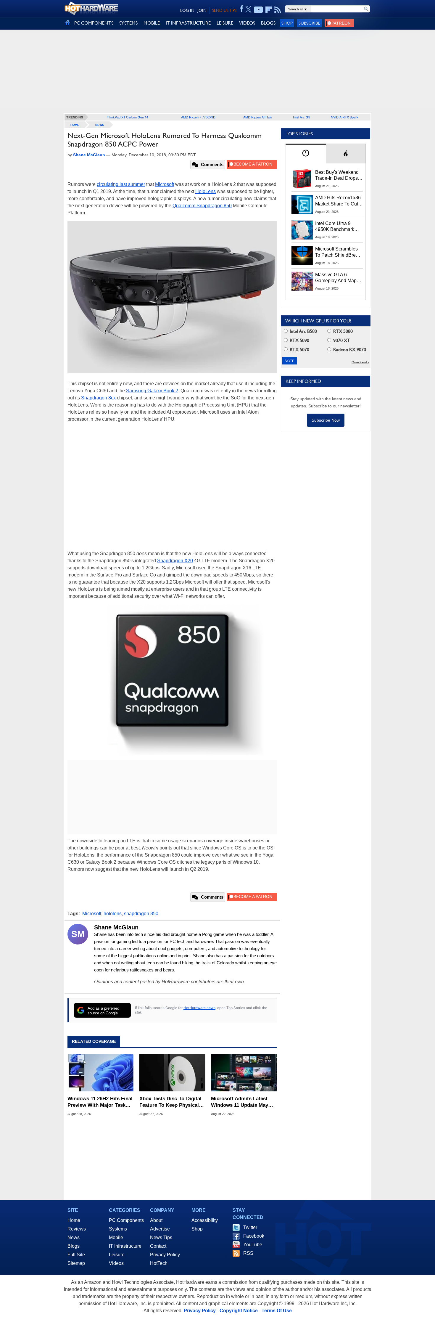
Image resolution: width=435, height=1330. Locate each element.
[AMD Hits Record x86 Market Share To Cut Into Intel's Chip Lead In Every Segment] (302, 204)
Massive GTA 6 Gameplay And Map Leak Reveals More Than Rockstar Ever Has (336, 278)
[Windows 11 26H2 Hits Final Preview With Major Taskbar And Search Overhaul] (100, 1072)
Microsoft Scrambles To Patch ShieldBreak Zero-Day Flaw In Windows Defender (338, 252)
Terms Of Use (277, 1310)
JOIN (202, 10)
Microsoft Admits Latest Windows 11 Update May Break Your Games (239, 1102)
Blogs (73, 1246)
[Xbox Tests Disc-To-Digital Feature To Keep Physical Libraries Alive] (172, 1072)
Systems (118, 1228)
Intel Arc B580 (303, 331)
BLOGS (268, 23)
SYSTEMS (128, 23)
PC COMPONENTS (93, 23)
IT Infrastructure (125, 1246)
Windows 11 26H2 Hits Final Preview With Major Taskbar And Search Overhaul (100, 1102)
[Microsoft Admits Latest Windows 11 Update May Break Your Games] (244, 1072)
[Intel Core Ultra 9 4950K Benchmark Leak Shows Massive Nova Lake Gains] (302, 230)
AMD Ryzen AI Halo (257, 117)
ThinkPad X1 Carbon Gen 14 (127, 117)
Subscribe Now (326, 420)
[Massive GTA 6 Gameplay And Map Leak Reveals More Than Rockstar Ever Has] (302, 281)
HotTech (158, 1263)
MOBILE (152, 23)
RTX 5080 (342, 331)
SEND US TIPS (224, 10)
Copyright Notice (239, 1310)
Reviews (76, 1228)
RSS (248, 1253)
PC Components (126, 1220)
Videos (116, 1263)
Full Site (76, 1254)
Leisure (117, 1254)
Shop (287, 22)
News (99, 124)
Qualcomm (184, 205)
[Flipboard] (268, 9)
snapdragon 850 (141, 913)
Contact (158, 1246)
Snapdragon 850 (214, 205)
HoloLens (205, 191)
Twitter (250, 1227)
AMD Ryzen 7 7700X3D (198, 117)
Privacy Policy (165, 1254)
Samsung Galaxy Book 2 (152, 390)
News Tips (161, 1237)
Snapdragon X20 (175, 560)
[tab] (306, 153)
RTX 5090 (299, 340)
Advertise (160, 1228)
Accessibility (204, 1220)
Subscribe (309, 22)
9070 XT (341, 340)
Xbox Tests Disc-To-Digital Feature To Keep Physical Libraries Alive (170, 1102)
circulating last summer (121, 184)
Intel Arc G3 (301, 117)
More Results (360, 362)
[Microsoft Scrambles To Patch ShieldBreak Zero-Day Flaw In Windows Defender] (302, 255)
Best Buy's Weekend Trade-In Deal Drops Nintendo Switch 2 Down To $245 (337, 175)
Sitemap (76, 1263)
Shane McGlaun (116, 927)
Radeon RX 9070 (349, 349)
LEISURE (225, 23)
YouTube (252, 1244)
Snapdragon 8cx (98, 397)
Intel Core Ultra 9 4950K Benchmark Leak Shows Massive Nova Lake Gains (337, 227)
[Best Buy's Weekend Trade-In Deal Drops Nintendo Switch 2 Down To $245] (302, 178)
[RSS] (277, 9)
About (156, 1220)
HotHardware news (199, 1007)
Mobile (116, 1237)
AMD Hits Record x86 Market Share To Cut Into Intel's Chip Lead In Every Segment (338, 201)
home (74, 124)
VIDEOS (247, 23)
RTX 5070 (299, 349)
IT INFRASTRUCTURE (188, 23)
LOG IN (187, 10)
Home (73, 1220)
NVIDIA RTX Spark (344, 117)
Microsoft (164, 184)
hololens (113, 913)
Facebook (253, 1236)
